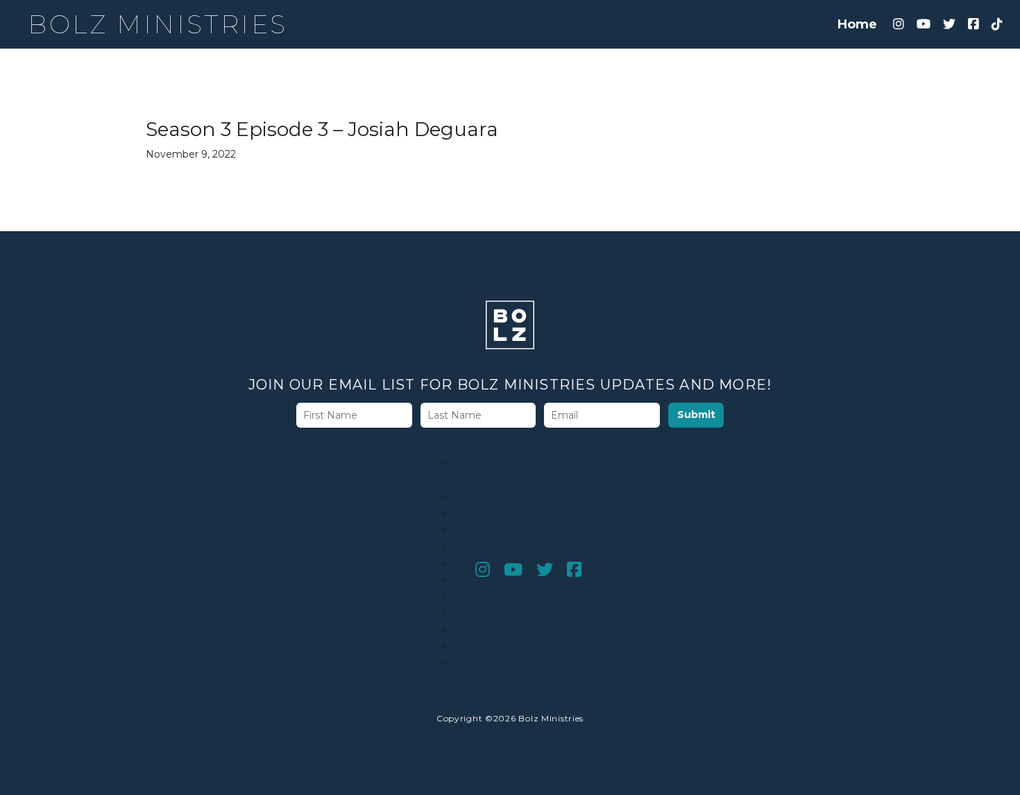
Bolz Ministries (158, 24)
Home (857, 24)
